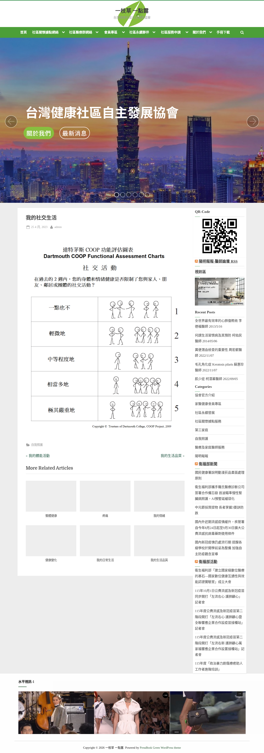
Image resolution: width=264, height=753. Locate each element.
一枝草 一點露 (132, 11)
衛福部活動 (208, 562)
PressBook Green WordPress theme (160, 747)
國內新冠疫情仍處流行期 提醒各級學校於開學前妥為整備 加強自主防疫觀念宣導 (218, 548)
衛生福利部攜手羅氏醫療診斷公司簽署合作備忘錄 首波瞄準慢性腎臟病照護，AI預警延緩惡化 (219, 492)
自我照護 (37, 444)
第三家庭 (201, 430)
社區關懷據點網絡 (45, 32)
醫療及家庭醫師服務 (210, 447)
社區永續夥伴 (139, 32)
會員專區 (110, 32)
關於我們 (199, 32)
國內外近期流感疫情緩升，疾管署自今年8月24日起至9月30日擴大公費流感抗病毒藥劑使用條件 (219, 527)
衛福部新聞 (208, 464)
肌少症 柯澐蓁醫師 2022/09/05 (216, 379)
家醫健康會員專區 (208, 404)
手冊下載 (223, 32)
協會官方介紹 (205, 395)
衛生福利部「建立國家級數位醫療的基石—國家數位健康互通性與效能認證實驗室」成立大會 (219, 576)
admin (58, 227)
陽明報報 (201, 456)
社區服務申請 (171, 32)
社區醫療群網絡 (80, 32)
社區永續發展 (205, 412)
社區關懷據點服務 (208, 421)
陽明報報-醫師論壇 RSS (218, 261)
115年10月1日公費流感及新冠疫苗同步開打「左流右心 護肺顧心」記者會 (219, 596)
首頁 (23, 32)
